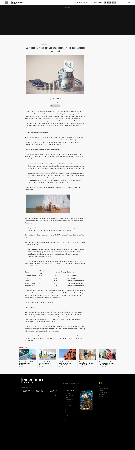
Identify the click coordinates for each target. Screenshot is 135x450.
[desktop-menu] (6, 2)
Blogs (67, 390)
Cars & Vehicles (69, 395)
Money (66, 417)
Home (80, 2)
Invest (45, 44)
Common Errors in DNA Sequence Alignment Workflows (26, 363)
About (100, 386)
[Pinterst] (115, 2)
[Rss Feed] (113, 2)
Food (66, 407)
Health (76, 2)
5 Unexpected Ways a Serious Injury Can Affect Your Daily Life (86, 363)
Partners (101, 390)
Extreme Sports (54, 395)
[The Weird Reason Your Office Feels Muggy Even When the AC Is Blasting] (107, 354)
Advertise (64, 383)
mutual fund (50, 111)
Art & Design (68, 393)
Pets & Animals (68, 419)
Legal (80, 366)
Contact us (75, 383)
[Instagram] (110, 2)
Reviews (86, 2)
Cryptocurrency (68, 399)
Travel (66, 428)
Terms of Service (103, 392)
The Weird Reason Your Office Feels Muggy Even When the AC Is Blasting (106, 363)
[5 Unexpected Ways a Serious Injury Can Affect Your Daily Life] (87, 354)
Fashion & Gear (69, 405)
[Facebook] (105, 2)
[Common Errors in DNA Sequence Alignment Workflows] (27, 354)
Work (95, 2)
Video (66, 430)
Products (67, 422)
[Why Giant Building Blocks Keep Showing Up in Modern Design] (67, 354)
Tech (91, 2)
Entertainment (68, 403)
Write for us (53, 383)
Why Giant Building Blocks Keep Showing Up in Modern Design (67, 363)
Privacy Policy (102, 394)
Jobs (103, 366)
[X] (108, 2)
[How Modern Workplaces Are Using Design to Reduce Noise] (47, 354)
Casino (66, 397)
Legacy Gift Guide (103, 388)
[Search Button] (128, 2)
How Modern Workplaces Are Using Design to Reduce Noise (46, 363)
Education (67, 401)
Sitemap (101, 396)
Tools (48, 366)
